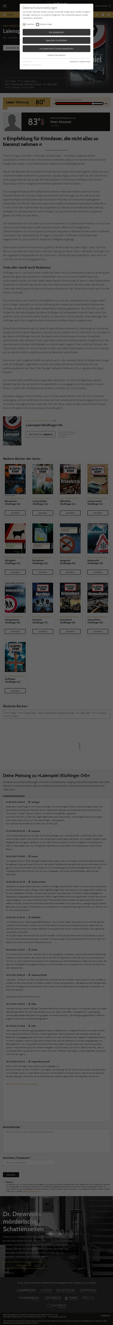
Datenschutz (85, 61)
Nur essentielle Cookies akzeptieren (57, 48)
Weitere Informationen (56, 55)
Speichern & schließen (56, 40)
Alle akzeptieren (56, 32)
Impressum (74, 61)
